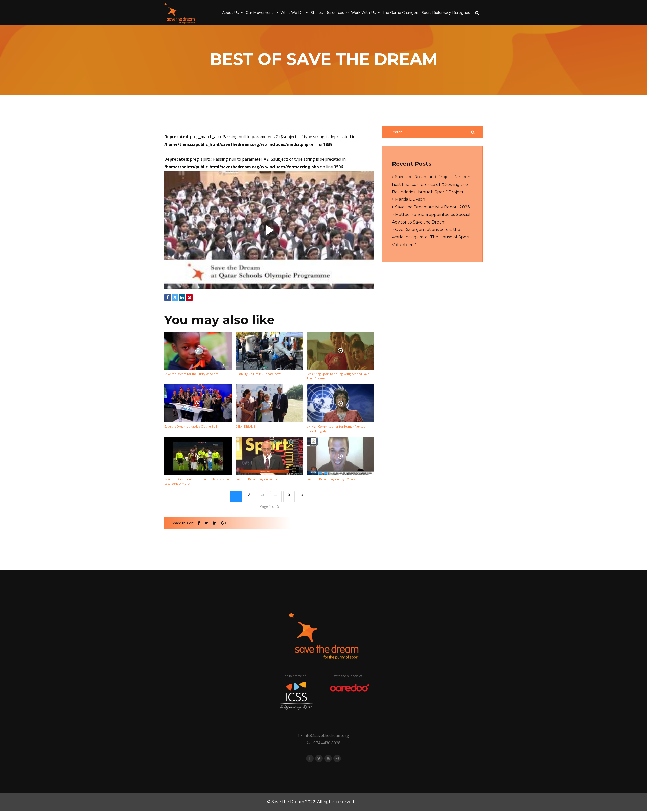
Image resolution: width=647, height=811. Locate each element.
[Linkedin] (182, 297)
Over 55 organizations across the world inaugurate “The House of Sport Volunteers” (431, 237)
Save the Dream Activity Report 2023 (432, 207)
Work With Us (364, 12)
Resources (335, 12)
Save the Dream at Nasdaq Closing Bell (190, 426)
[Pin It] (189, 297)
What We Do (292, 12)
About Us (231, 12)
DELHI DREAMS (246, 426)
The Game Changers (401, 12)
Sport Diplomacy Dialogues (446, 12)
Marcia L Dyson (410, 199)
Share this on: (183, 523)
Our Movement (260, 12)
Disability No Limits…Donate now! (258, 374)
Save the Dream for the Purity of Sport (191, 374)
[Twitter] (175, 297)
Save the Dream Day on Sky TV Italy (331, 479)
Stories (317, 12)
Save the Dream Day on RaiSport (258, 479)
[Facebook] (167, 297)
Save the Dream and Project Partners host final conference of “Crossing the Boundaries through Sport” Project (431, 184)
